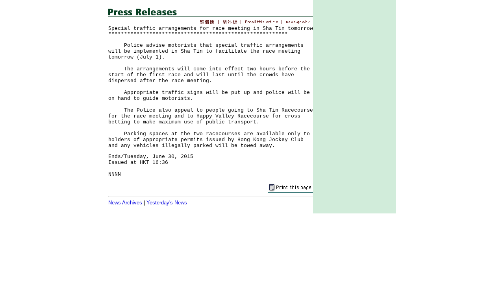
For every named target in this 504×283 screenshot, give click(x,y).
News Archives (125, 203)
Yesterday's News (166, 203)
